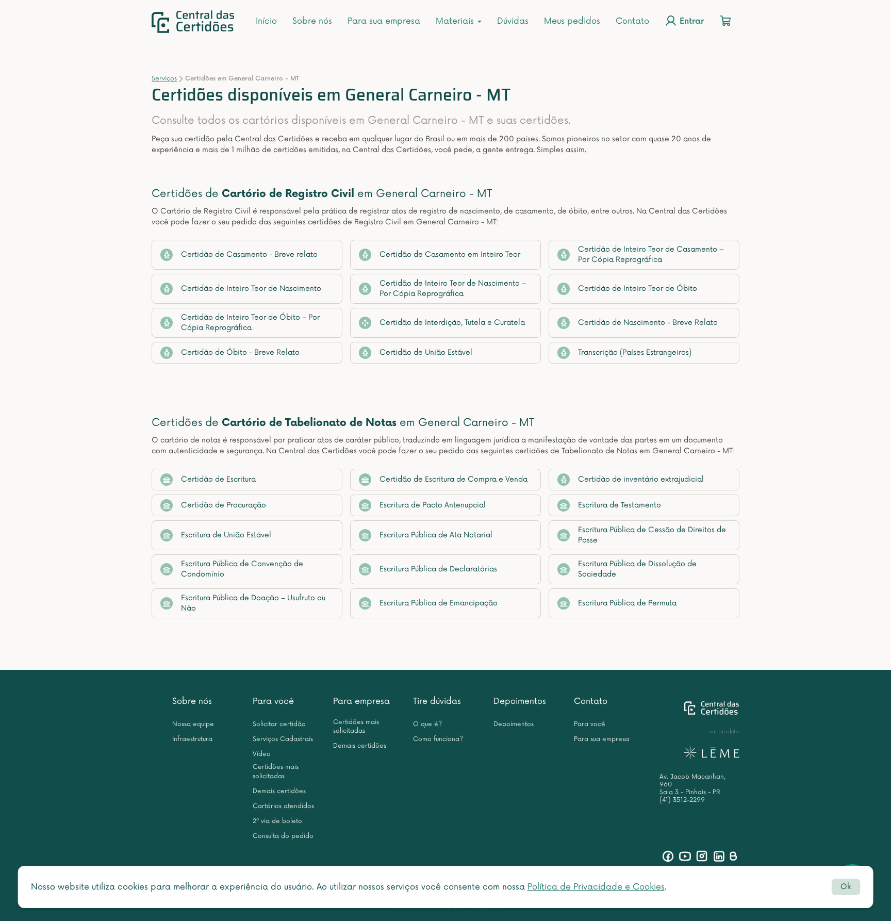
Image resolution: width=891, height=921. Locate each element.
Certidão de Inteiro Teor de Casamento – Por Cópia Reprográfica (650, 254)
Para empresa (361, 701)
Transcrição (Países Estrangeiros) (634, 352)
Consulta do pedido (283, 836)
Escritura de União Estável (226, 535)
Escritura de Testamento (619, 505)
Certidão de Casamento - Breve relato (249, 254)
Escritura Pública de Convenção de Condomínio (242, 569)
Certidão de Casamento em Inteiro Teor (450, 254)
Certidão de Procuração (223, 505)
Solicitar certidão (279, 724)
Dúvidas (513, 21)
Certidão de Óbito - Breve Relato (240, 352)
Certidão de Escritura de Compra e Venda (453, 479)
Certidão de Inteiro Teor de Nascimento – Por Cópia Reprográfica (453, 288)
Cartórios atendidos (283, 806)
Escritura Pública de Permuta (627, 603)
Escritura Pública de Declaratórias (438, 569)
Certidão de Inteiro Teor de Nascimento (251, 288)
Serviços (164, 79)
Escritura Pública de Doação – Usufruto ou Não (253, 603)
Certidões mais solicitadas (276, 771)
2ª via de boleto (277, 821)
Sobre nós (312, 21)
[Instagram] (702, 856)
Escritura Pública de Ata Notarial (436, 535)
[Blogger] (733, 856)
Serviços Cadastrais (283, 739)
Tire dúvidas (437, 701)
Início (266, 21)
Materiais (456, 21)
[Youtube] (685, 856)
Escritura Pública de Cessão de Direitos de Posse (652, 535)
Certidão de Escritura (218, 479)
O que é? (427, 724)
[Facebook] (668, 856)
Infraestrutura (192, 739)
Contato (632, 21)
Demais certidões (279, 791)
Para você (273, 701)
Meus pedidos (572, 21)
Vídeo (262, 754)
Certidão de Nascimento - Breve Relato (648, 322)
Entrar (690, 22)
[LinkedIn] (719, 856)
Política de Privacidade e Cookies (596, 887)
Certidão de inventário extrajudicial (641, 479)
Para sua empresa (384, 21)
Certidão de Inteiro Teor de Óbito (637, 288)
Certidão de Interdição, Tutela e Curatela (452, 322)
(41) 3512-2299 (682, 800)
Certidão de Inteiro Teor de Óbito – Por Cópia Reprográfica (250, 322)
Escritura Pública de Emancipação (439, 603)
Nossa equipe (193, 724)
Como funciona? (438, 739)
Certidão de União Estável (426, 352)
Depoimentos (519, 701)
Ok (845, 886)
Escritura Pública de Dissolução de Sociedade (637, 569)
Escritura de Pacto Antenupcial (433, 505)
